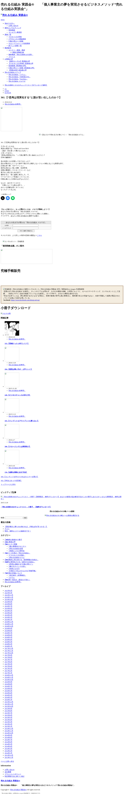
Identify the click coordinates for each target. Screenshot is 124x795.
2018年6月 (8, 635)
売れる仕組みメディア (13, 72)
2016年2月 (8, 697)
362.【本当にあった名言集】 (11, 481)
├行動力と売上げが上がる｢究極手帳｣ (22, 571)
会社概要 (8, 772)
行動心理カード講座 (16, 41)
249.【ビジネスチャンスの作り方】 (18, 395)
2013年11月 (9, 757)
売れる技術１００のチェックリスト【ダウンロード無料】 (26, 85)
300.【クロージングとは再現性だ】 (18, 446)
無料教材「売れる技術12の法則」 (21, 55)
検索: (3, 518)
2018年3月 (8, 642)
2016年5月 (8, 691)
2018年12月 (9, 622)
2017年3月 (8, 668)
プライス (12, 57)
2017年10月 (9, 653)
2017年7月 (8, 660)
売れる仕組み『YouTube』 (18, 79)
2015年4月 (8, 720)
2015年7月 (8, 713)
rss (6, 89)
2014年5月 (8, 744)
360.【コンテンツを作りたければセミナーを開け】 (19, 477)
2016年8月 (8, 684)
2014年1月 (8, 753)
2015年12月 (9, 702)
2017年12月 (9, 648)
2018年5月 (8, 637)
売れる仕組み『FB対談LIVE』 (20, 77)
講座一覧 (8, 34)
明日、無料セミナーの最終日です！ (18, 531)
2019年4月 (8, 613)
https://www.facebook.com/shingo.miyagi (25, 300)
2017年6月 (8, 662)
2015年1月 (8, 726)
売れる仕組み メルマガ (17, 81)
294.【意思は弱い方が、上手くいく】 (18, 369)
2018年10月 (9, 626)
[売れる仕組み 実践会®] (14, 15)
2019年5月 (8, 611)
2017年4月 (8, 666)
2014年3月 (8, 749)
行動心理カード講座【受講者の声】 (22, 68)
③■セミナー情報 (11, 544)
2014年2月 (8, 751)
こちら (39, 235)
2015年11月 (9, 704)
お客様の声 (9, 59)
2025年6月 (8, 591)
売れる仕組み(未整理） (13, 104)
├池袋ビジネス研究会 (17, 551)
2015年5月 (8, 717)
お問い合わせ (13, 26)
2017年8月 (8, 657)
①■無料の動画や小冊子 (13, 540)
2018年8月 (8, 631)
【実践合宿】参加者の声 (18, 70)
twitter (7, 91)
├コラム (12, 577)
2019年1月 (8, 620)
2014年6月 (8, 742)
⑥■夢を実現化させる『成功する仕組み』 (20, 562)
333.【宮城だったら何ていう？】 (17, 343)
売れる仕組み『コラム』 (18, 75)
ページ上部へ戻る (7, 761)
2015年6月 (8, 715)
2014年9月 (8, 735)
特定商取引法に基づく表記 (14, 776)
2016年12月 (9, 675)
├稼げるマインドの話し (17, 566)
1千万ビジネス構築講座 (17, 39)
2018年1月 (8, 646)
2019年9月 (8, 602)
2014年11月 (9, 731)
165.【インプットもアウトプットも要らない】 (22, 421)
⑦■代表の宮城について (13, 573)
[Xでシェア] (3, 198)
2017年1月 (8, 673)
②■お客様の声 (10, 542)
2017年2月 (8, 671)
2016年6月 (8, 688)
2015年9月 (8, 708)
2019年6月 (8, 608)
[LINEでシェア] (13, 198)
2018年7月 (8, 633)
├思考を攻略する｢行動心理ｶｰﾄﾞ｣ (21, 564)
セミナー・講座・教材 (17, 50)
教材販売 (8, 48)
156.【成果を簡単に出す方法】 (16, 472)
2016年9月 (8, 682)
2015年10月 (9, 706)
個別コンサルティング (13, 28)
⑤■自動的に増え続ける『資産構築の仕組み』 (22, 560)
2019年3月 (8, 615)
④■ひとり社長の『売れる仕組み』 (17, 553)
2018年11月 (9, 624)
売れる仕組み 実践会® (10, 781)
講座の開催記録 (18, 52)
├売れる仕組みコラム (17, 557)
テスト (7, 529)
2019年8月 (8, 604)
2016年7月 (8, 686)
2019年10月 (9, 599)
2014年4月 (8, 746)
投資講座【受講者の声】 (18, 66)
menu (3, 20)
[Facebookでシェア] (8, 198)
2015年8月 (8, 711)
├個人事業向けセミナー (17, 546)
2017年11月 (9, 651)
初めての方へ (10, 23)
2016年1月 (8, 700)
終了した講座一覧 (15, 46)
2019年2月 (8, 617)
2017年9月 (8, 655)
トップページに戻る (8, 484)
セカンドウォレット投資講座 (19, 43)
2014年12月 (9, 729)
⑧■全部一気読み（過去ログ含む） (17, 580)
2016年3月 (8, 695)
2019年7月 (8, 606)
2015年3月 (8, 722)
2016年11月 (9, 677)
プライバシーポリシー (13, 774)
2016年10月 (9, 680)
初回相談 (12, 30)
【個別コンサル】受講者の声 (19, 61)
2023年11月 (9, 595)
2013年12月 (9, 755)
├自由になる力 (14, 569)
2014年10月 (9, 733)
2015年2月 (8, 724)
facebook (8, 93)
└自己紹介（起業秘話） (17, 575)
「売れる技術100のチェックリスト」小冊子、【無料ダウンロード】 (26, 507)
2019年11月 (9, 597)
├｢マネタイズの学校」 (17, 555)
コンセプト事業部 (15, 32)
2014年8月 (8, 737)
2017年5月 (8, 664)
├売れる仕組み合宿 (16, 549)
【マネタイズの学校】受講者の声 (21, 63)
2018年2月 (8, 644)
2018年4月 (8, 640)
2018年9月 (8, 628)
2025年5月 (8, 593)
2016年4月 (8, 693)
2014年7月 (8, 740)
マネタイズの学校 (15, 37)
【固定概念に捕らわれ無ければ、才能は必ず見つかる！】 (26, 527)
